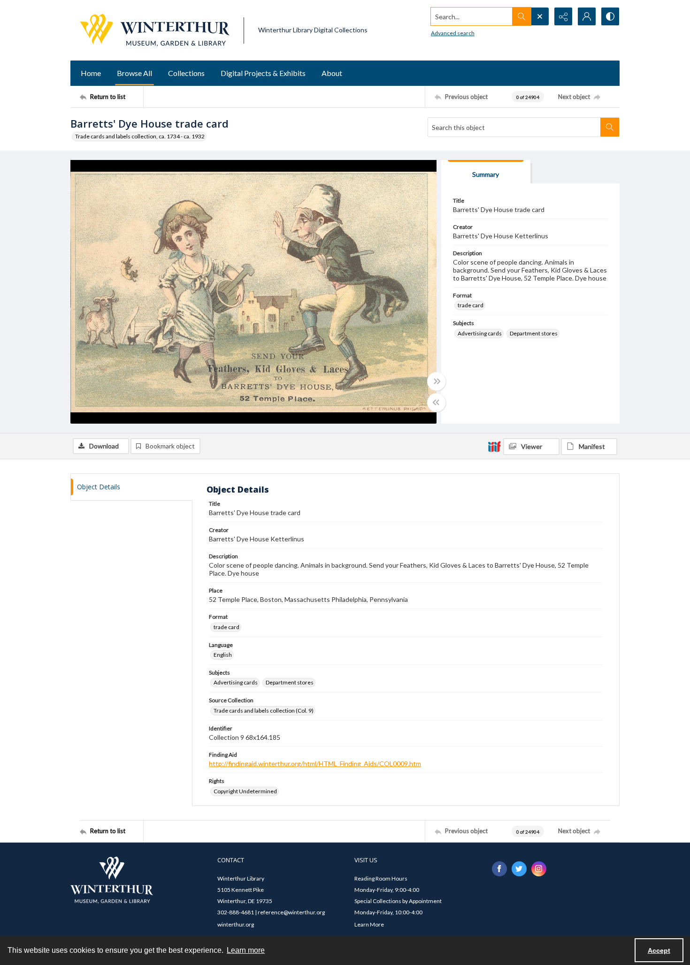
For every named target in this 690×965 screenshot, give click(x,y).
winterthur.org (235, 924)
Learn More (369, 924)
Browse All (134, 72)
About (332, 72)
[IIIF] (494, 446)
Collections (186, 72)
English (223, 654)
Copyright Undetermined (245, 791)
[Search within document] (609, 127)
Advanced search (453, 33)
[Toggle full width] (436, 381)
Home (91, 72)
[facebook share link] (499, 868)
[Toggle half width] (436, 402)
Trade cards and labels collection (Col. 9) (264, 710)
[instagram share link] (538, 868)
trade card (470, 305)
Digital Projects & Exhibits (263, 72)
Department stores (534, 333)
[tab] (485, 172)
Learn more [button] (246, 950)
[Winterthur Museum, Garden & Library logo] (155, 30)
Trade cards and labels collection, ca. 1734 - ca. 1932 (140, 136)
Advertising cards (480, 333)
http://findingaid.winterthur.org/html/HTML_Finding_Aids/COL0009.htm (315, 763)
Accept (659, 950)
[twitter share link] (519, 868)
